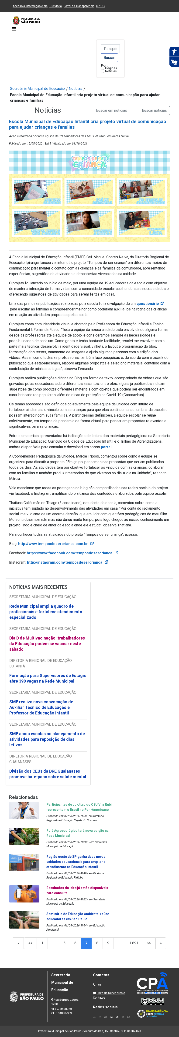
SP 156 (100, 6)
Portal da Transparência (79, 6)
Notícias (111, 71)
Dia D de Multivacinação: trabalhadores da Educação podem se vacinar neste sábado (47, 644)
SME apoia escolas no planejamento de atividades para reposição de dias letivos (47, 739)
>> (149, 943)
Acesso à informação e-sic (30, 6)
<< (30, 943)
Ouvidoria (55, 6)
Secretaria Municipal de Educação (37, 88)
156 (98, 984)
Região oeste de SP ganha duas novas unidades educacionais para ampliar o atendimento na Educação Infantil (76, 862)
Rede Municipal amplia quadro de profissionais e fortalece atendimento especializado (45, 612)
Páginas (111, 68)
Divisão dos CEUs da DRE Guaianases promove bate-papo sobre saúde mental (47, 774)
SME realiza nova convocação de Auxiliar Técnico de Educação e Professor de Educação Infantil (41, 707)
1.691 (133, 943)
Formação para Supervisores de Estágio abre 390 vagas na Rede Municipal (47, 678)
